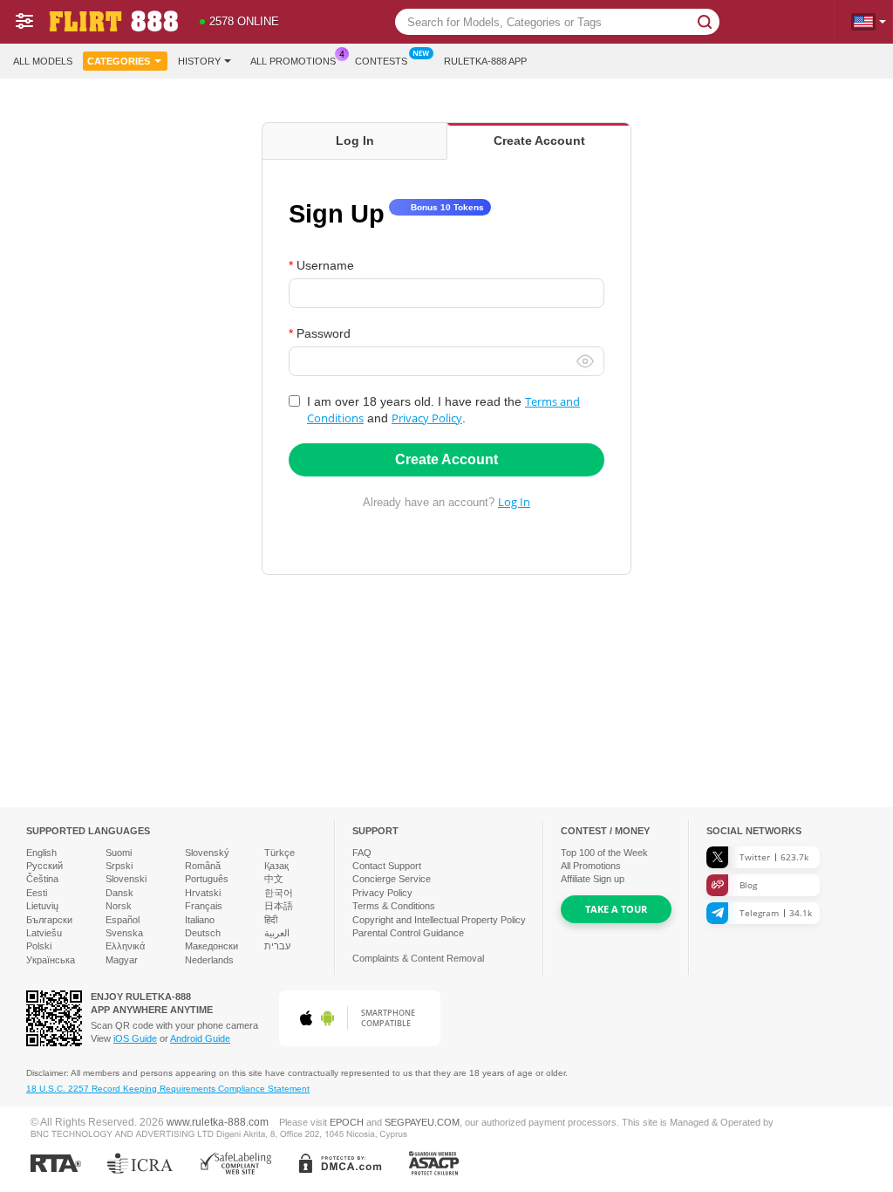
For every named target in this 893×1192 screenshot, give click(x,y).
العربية (277, 933)
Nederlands (209, 960)
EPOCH (347, 1122)
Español (123, 920)
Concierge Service (391, 878)
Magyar (122, 960)
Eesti (36, 892)
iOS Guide (135, 1038)
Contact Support (386, 865)
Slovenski (126, 878)
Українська (50, 960)
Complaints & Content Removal (418, 958)
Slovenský (207, 852)
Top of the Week (604, 852)
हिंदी (270, 920)
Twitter (774, 857)
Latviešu (44, 933)
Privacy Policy (427, 418)
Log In (514, 502)
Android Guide (200, 1038)
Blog (748, 885)
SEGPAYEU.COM (422, 1122)
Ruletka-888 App (485, 61)
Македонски (211, 946)
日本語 (278, 906)
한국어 (278, 892)
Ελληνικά (125, 946)
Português (206, 878)
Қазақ (276, 865)
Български (49, 920)
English (41, 852)
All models (42, 61)
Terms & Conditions (393, 906)
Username (325, 265)
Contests (381, 61)
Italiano (200, 920)
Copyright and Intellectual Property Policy (439, 920)
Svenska (124, 933)
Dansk (119, 892)
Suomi (119, 852)
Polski (38, 946)
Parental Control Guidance (408, 933)
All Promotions (293, 61)
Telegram (776, 913)
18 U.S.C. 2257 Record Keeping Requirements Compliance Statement (168, 1088)
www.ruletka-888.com (218, 1121)
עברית (277, 946)
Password (324, 333)
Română (203, 865)
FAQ (362, 852)
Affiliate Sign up (592, 878)
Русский (44, 865)
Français (203, 906)
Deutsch (203, 933)
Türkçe (279, 852)
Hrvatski (203, 892)
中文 (273, 878)
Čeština (42, 878)
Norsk (119, 906)
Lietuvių (42, 906)
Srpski (119, 865)
